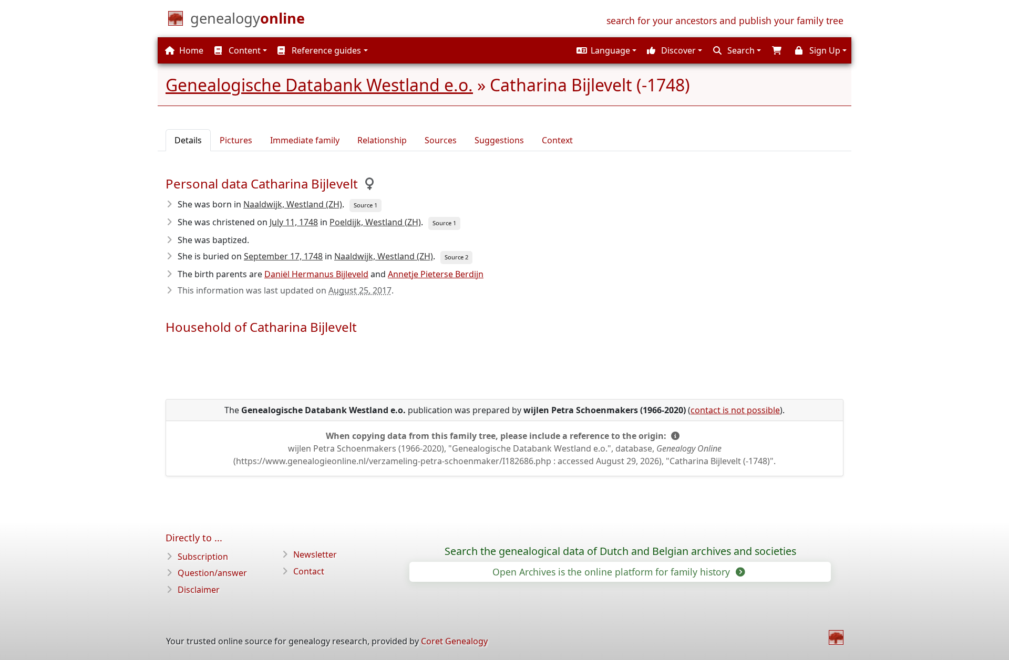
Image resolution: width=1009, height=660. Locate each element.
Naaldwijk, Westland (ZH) (292, 204)
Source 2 (456, 257)
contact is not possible (735, 410)
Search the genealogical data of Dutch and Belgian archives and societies (620, 551)
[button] (605, 50)
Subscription (203, 556)
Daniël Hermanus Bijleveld (316, 274)
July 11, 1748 (294, 222)
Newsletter (315, 554)
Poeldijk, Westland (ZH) (375, 222)
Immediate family (304, 140)
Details (188, 140)
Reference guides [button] (325, 50)
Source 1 (365, 205)
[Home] (836, 637)
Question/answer (212, 573)
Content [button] (243, 50)
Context (557, 140)
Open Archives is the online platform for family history (612, 571)
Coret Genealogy (454, 641)
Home (190, 50)
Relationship (382, 140)
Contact (308, 571)
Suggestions (499, 140)
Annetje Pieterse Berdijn (435, 274)
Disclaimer (199, 589)
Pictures (236, 140)
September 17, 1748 (283, 256)
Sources (441, 140)
